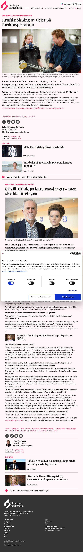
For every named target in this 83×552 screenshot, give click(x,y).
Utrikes (6, 532)
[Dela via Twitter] (9, 122)
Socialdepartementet (47, 428)
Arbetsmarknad (37, 8)
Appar (46, 519)
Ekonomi (48, 8)
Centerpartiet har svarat (13, 420)
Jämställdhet (6, 116)
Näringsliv (7, 522)
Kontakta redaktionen (51, 526)
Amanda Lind (21, 431)
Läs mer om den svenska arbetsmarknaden (26, 177)
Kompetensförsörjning (19, 116)
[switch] (31, 283)
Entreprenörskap (60, 8)
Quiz (5, 537)
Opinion (72, 8)
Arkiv (46, 524)
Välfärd (27, 428)
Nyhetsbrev (48, 522)
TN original (12, 431)
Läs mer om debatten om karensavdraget (29, 490)
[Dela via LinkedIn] (13, 122)
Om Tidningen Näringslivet (52, 530)
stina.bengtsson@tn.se (24, 446)
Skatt (22, 428)
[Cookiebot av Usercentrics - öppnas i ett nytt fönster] (72, 253)
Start (26, 8)
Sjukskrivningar (71, 428)
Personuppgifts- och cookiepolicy (54, 528)
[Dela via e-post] (18, 122)
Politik (7, 428)
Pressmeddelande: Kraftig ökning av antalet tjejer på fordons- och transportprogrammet (33, 108)
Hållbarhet (7, 530)
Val (6, 431)
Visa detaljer (72, 290)
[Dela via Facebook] (4, 122)
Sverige (54, 431)
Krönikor (6, 535)
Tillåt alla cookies (68, 297)
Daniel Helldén (31, 431)
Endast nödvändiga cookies (41, 297)
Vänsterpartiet (60, 428)
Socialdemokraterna (44, 431)
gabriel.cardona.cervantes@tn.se (17, 132)
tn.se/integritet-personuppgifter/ (14, 271)
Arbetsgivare (15, 428)
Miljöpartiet (35, 428)
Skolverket (31, 116)
